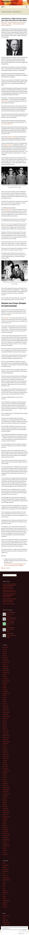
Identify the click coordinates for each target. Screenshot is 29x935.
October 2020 (5, 714)
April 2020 (5, 726)
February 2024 (5, 678)
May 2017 (4, 779)
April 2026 (5, 655)
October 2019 (5, 739)
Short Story (5, 905)
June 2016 (5, 800)
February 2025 (5, 666)
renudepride (9, 612)
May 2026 (4, 653)
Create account (6, 915)
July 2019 (4, 745)
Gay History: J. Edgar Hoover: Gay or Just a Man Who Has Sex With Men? (14, 19)
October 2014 (5, 837)
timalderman (9, 622)
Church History (6, 869)
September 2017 (6, 770)
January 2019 (5, 754)
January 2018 (5, 766)
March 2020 (5, 729)
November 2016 (6, 789)
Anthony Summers (7, 224)
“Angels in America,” (8, 144)
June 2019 (5, 747)
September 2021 (6, 693)
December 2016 (6, 787)
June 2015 (5, 821)
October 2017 (5, 768)
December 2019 (6, 735)
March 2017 (5, 781)
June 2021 (5, 697)
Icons (4, 888)
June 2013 (5, 850)
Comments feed (6, 922)
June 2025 (5, 664)
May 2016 (4, 802)
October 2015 (5, 814)
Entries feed (5, 920)
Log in (4, 917)
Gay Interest (19, 22)
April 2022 (5, 689)
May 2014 (4, 841)
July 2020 (4, 720)
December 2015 (6, 810)
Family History (5, 871)
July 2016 (4, 798)
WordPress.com (6, 924)
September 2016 (6, 793)
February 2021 (5, 706)
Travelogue (5, 907)
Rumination (5, 902)
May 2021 (4, 699)
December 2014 (6, 833)
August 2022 (5, 683)
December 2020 (6, 710)
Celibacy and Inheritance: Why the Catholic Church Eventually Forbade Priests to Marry (9, 600)
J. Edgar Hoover (8, 25)
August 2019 (5, 743)
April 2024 (5, 676)
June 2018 (5, 760)
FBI (22, 24)
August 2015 (5, 818)
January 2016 (5, 808)
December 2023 (6, 680)
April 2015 (5, 825)
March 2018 (5, 764)
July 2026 (4, 649)
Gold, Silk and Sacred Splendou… (11, 614)
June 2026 (5, 651)
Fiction (4, 873)
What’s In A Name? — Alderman (9, 603)
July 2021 (4, 695)
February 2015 (5, 829)
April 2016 (5, 804)
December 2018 (6, 756)
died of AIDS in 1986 (10, 136)
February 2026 (5, 660)
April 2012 (5, 852)
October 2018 (5, 758)
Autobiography (6, 865)
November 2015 (6, 812)
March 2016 (5, 806)
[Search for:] (26, 7)
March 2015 (5, 827)
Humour (4, 886)
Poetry (4, 894)
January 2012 (5, 854)
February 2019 (5, 752)
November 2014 (6, 835)
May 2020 (4, 724)
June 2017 (5, 777)
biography (15, 22)
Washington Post (7, 318)
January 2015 (5, 831)
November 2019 (6, 737)
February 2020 (5, 731)
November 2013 (6, 844)
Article (11, 22)
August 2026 (5, 647)
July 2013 (4, 848)
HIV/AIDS (4, 884)
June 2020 (5, 722)
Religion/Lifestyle (6, 900)
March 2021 (5, 703)
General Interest (6, 877)
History (6, 24)
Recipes (4, 898)
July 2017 (4, 775)
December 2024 (6, 670)
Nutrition (4, 890)
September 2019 (6, 741)
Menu (2, 6)
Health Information (6, 879)
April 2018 (5, 762)
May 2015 (4, 823)
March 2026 (5, 657)
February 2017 (5, 783)
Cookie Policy (24, 929)
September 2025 (6, 662)
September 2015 (6, 816)
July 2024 (4, 674)
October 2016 (5, 791)
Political (10, 24)
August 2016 (5, 795)
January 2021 (5, 708)
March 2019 (5, 749)
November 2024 (6, 672)
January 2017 (5, 785)
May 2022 (4, 687)
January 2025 (5, 668)
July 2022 (4, 685)
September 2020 (6, 716)
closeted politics (17, 24)
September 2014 (6, 839)
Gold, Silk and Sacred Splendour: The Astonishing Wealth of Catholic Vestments (9, 595)
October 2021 (5, 691)
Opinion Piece (5, 892)
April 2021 (5, 701)
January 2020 (5, 733)
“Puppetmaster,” (8, 209)
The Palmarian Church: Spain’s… (11, 623)
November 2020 (6, 712)
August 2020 (5, 718)
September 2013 (6, 846)
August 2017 (5, 772)
